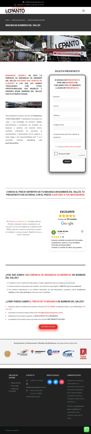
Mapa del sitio (16, 383)
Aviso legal (14, 386)
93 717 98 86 (50, 306)
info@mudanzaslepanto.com (50, 312)
